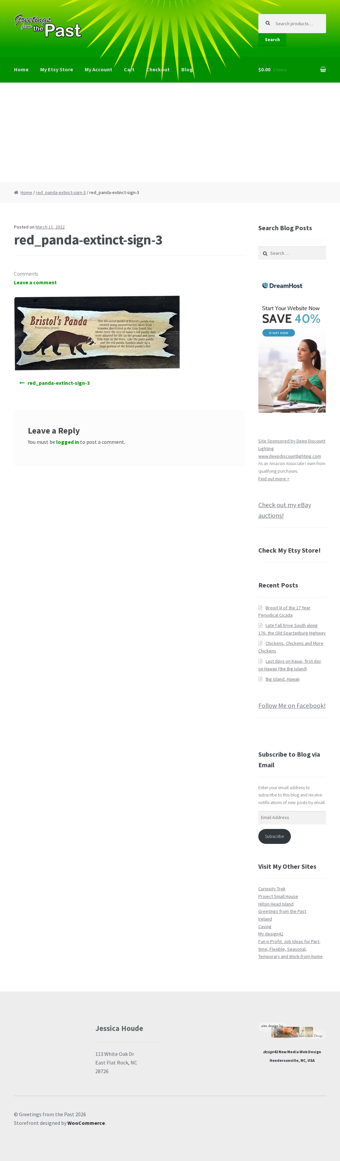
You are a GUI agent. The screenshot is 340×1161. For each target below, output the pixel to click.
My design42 (270, 934)
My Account (98, 69)
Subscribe (274, 836)
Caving (265, 926)
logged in (67, 442)
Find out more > (274, 479)
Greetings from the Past (282, 911)
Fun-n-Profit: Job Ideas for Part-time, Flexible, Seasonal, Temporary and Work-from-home (290, 948)
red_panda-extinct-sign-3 (61, 192)
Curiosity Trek (272, 889)
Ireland (265, 919)
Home (21, 69)
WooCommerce (86, 1123)
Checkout (158, 69)
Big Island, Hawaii (282, 679)
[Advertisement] (170, 132)
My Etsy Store (56, 69)
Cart (129, 69)
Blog (187, 69)
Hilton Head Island (276, 904)
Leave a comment (35, 282)
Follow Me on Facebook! (292, 705)
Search (272, 39)
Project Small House (278, 896)
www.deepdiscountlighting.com (289, 456)
